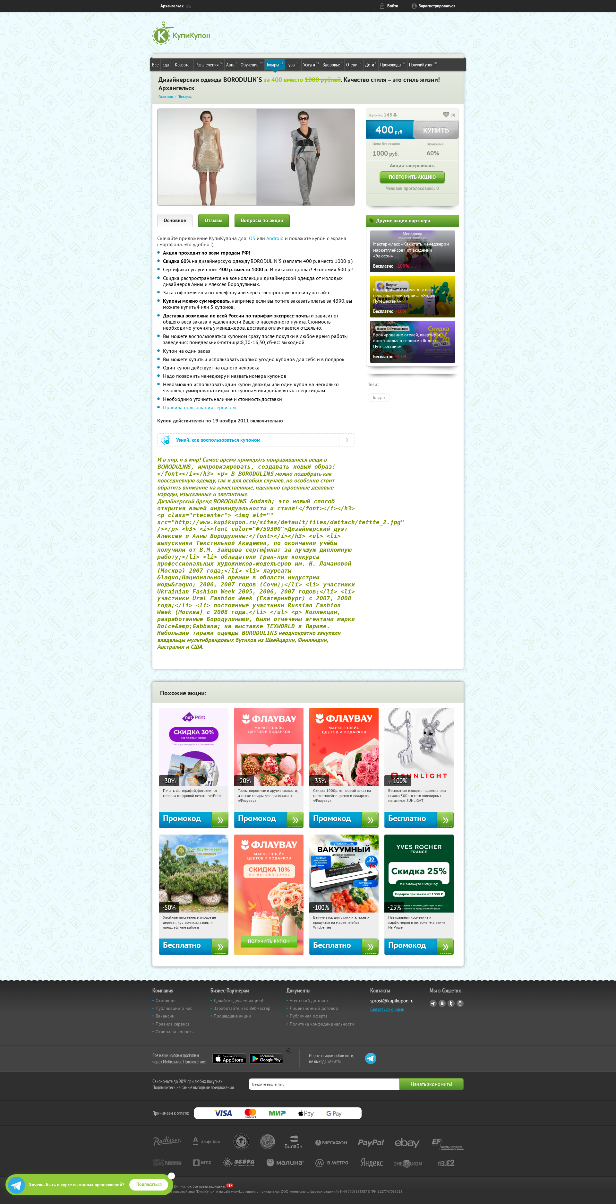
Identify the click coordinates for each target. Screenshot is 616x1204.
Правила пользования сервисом (199, 407)
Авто (231, 64)
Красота (183, 64)
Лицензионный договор (314, 1008)
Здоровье (333, 64)
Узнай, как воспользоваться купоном (218, 440)
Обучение (252, 64)
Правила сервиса (173, 1024)
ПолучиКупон (423, 64)
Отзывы (213, 220)
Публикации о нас (174, 1008)
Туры (293, 64)
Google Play (266, 1058)
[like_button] (446, 115)
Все (155, 64)
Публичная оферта (309, 1016)
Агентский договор (309, 1000)
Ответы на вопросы (175, 1032)
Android (275, 238)
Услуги (311, 64)
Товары (274, 64)
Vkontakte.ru (442, 1003)
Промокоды (393, 64)
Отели (354, 64)
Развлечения (209, 64)
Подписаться (149, 1184)
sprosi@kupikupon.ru (392, 1001)
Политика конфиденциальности (322, 1024)
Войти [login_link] (392, 6)
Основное (175, 220)
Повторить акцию (412, 177)
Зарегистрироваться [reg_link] (437, 6)
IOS (252, 238)
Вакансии (165, 1016)
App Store (229, 1058)
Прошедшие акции (232, 1016)
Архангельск (172, 6)
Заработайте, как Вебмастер (242, 1008)
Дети (371, 64)
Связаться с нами (387, 1009)
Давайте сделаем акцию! (238, 1000)
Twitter (451, 1003)
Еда (166, 64)
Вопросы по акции (262, 220)
